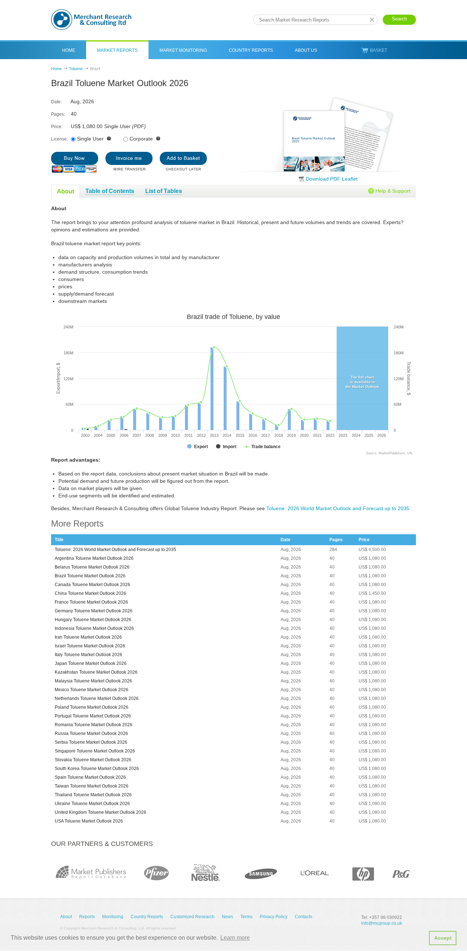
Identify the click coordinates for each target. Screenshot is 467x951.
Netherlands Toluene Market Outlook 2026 (97, 698)
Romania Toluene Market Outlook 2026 (93, 724)
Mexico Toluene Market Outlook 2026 (91, 689)
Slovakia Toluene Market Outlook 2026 (93, 759)
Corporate (141, 139)
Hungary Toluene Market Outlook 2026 (93, 619)
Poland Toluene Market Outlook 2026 (91, 707)
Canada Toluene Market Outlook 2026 (92, 584)
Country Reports (251, 50)
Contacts (303, 917)
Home (68, 50)
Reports (87, 917)
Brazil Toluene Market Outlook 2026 (90, 575)
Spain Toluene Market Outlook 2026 (90, 777)
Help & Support (392, 191)
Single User (90, 139)
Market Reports (117, 50)
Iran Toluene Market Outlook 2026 (88, 637)
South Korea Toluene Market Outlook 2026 (97, 768)
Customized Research (192, 917)
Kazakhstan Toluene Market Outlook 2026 (96, 672)
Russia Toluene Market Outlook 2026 (91, 733)
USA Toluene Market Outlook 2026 (89, 821)
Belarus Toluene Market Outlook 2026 (92, 567)
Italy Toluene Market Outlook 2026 (88, 654)
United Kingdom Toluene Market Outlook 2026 (100, 812)
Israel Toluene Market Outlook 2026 (90, 645)
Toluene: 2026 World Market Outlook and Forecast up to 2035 (337, 508)
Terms (246, 917)
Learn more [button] (235, 938)
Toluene (76, 68)
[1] (74, 162)
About (66, 917)
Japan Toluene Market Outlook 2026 (91, 663)
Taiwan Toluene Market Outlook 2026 (91, 786)
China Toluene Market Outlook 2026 (90, 593)
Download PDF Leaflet (332, 179)
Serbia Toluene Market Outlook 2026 (91, 742)
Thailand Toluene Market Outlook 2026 (93, 794)
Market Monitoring (183, 50)
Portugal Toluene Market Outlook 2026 (93, 716)
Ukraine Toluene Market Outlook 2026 (92, 803)
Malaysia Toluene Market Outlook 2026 (93, 681)
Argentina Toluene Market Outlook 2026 (94, 558)
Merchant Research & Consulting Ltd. (91, 19)
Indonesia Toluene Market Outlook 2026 (94, 628)
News (227, 917)
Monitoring (112, 917)
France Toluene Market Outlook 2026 (91, 602)
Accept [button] (443, 938)
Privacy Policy (273, 917)
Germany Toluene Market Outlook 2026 (93, 610)
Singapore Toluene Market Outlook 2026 (95, 751)
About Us (306, 50)
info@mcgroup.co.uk (381, 923)
